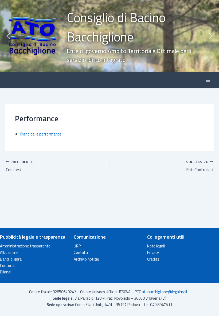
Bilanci (5, 272)
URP (77, 246)
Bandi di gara (11, 259)
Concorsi (7, 265)
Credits (153, 259)
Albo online (9, 252)
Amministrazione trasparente (25, 246)
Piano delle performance (40, 134)
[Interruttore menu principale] (208, 80)
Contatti (81, 252)
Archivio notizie (86, 259)
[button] (109, 36)
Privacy (153, 252)
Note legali (156, 246)
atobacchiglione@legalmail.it (166, 292)
